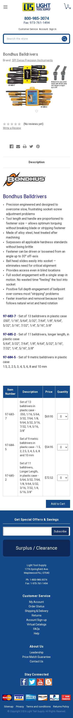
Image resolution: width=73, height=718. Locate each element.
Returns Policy (61, 706)
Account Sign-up (36, 619)
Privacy (20, 706)
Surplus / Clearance (36, 548)
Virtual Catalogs (36, 624)
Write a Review (12, 128)
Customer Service (28, 29)
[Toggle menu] (5, 7)
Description (37, 162)
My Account (36, 601)
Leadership (36, 652)
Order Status (36, 606)
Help (36, 633)
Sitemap (8, 706)
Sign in (52, 29)
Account (43, 29)
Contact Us (36, 661)
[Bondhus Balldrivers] (36, 111)
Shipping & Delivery (36, 610)
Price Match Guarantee (36, 656)
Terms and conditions (38, 706)
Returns (36, 615)
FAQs (36, 628)
